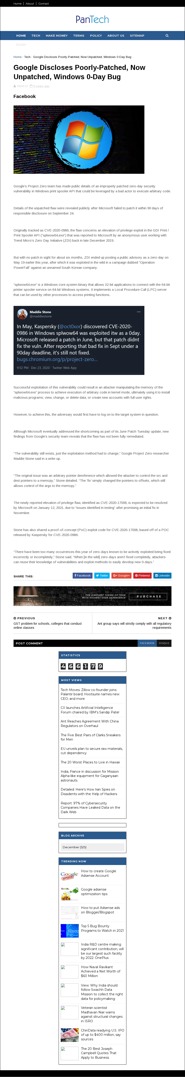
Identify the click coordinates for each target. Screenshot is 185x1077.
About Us (115, 35)
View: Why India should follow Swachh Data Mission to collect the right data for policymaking (102, 992)
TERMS (78, 35)
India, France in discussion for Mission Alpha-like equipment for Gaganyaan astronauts (90, 776)
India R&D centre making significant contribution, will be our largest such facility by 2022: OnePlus (102, 951)
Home (17, 3)
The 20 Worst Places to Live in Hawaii (90, 762)
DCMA (21, 44)
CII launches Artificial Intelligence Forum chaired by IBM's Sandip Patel (90, 710)
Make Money (56, 35)
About (30, 3)
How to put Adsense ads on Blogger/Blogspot (100, 910)
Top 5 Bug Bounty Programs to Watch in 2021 (102, 928)
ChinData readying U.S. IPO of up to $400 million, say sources (102, 1034)
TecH (35, 35)
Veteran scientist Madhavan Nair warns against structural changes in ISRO (102, 1014)
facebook (147, 643)
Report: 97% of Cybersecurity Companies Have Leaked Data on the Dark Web (90, 807)
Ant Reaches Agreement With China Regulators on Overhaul (90, 723)
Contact (43, 3)
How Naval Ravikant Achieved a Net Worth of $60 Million (100, 971)
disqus (164, 643)
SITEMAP (137, 35)
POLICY (96, 35)
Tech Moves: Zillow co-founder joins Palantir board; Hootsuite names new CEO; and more (90, 694)
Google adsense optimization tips (94, 891)
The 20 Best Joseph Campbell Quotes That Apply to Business (98, 1053)
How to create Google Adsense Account (98, 873)
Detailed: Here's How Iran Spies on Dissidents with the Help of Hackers (89, 791)
